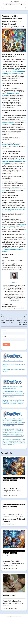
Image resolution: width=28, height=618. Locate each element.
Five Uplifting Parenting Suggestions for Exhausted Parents (13, 603)
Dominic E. (21, 27)
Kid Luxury (14, 2)
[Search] (26, 8)
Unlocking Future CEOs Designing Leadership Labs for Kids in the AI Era (13, 563)
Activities (6, 478)
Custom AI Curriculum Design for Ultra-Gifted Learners (11, 490)
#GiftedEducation (19, 308)
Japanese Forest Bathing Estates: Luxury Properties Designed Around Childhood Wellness (14, 517)
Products (13, 480)
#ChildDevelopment (11, 306)
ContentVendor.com (14, 300)
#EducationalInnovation (8, 308)
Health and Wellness (17, 478)
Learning (9, 304)
